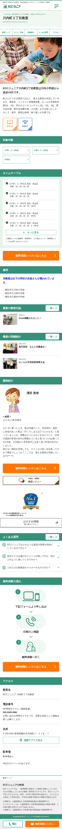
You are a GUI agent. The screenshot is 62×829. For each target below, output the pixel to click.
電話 (14, 824)
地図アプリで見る (33, 740)
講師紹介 (31, 32)
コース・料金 (18, 32)
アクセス (56, 32)
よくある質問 (43, 32)
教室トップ (6, 32)
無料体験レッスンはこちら (31, 255)
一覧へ (51, 308)
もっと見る (33, 232)
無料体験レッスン (44, 824)
